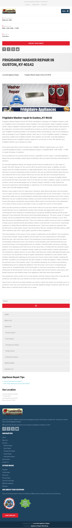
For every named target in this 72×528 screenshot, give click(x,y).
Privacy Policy (6, 478)
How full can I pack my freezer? (13, 381)
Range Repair (10, 351)
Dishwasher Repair (12, 357)
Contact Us (9, 369)
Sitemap (4, 486)
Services (8, 326)
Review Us (44, 4)
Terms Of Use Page (8, 480)
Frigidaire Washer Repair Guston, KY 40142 (38, 75)
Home (7, 314)
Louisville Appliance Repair (41, 523)
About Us (8, 320)
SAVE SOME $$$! (10, 515)
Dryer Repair (10, 339)
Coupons (27, 4)
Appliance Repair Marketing (39, 526)
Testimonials (35, 4)
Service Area (9, 363)
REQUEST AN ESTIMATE (36, 43)
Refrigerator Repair (12, 345)
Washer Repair (10, 332)
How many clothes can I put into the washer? (17, 383)
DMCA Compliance (7, 483)
